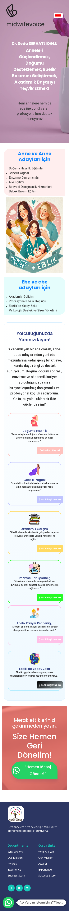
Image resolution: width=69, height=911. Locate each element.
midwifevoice (39, 900)
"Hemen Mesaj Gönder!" (38, 770)
